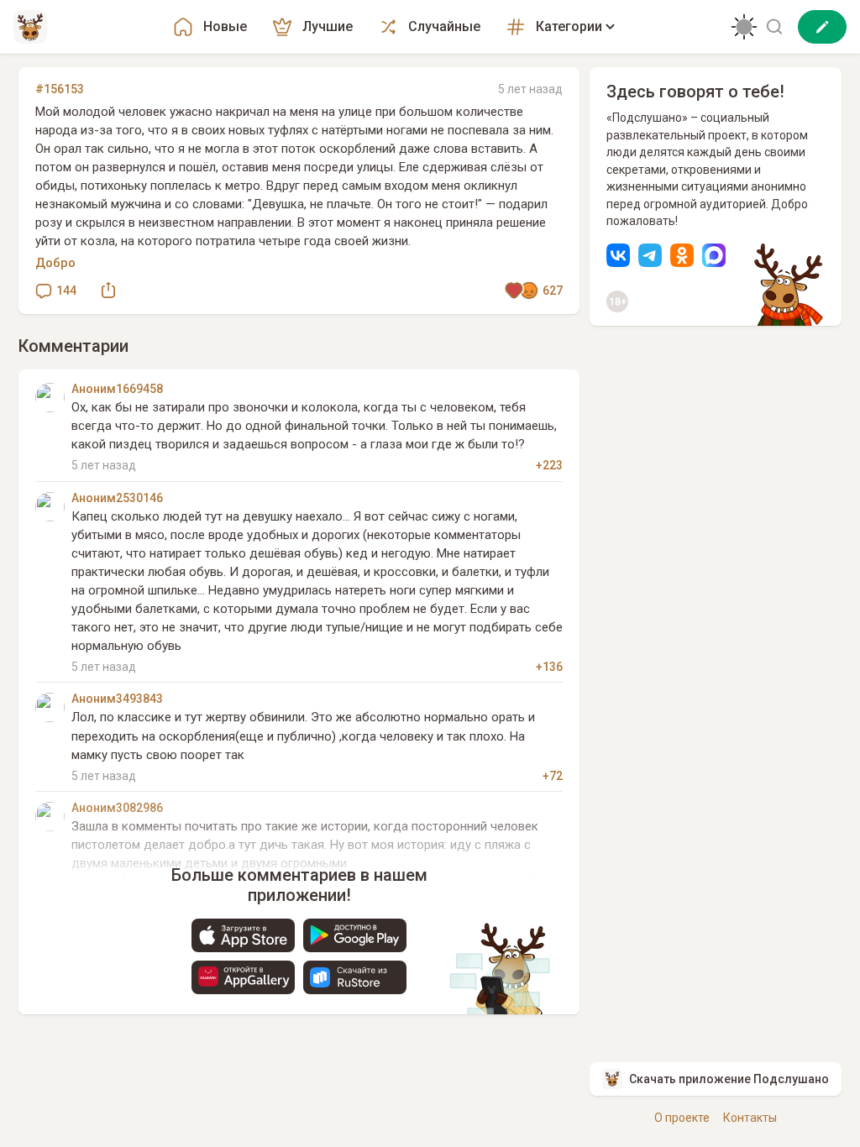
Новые (225, 26)
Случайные (444, 26)
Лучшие (327, 26)
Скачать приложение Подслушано (729, 1079)
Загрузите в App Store (243, 935)
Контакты (750, 1117)
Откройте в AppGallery (243, 977)
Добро (55, 262)
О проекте (682, 1117)
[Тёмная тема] (744, 26)
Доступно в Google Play (354, 935)
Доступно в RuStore (354, 977)
